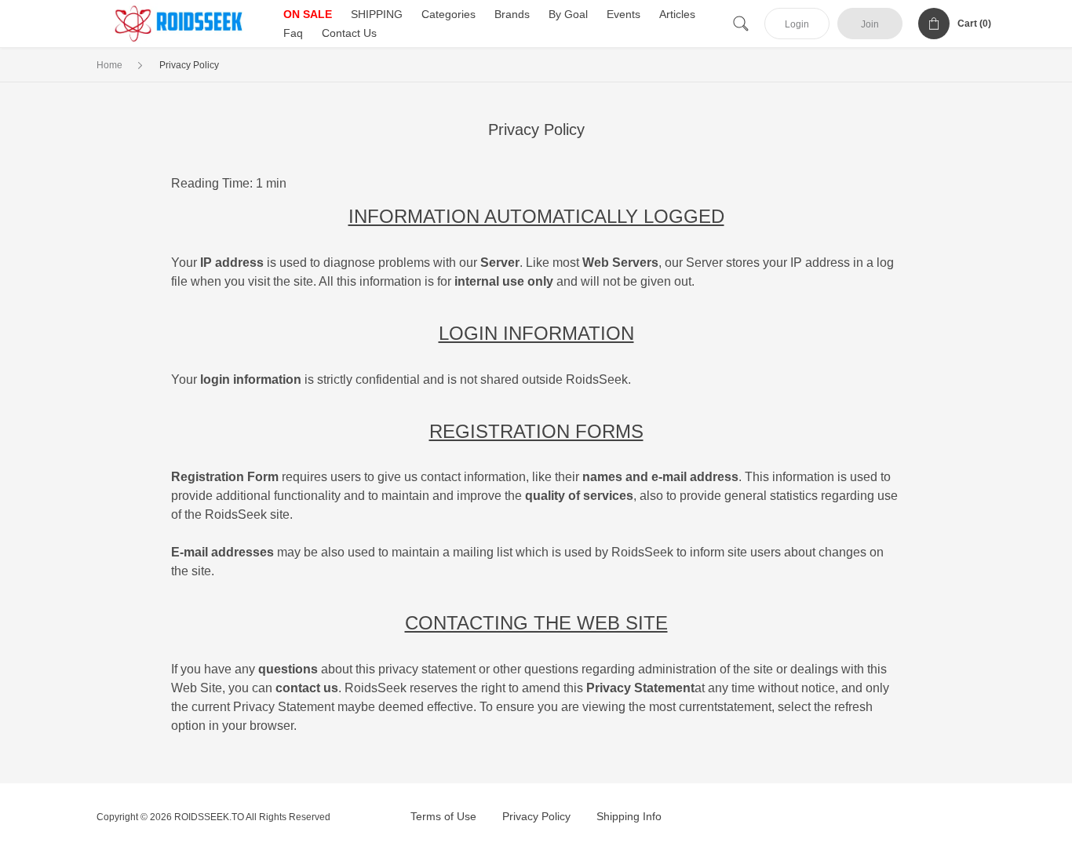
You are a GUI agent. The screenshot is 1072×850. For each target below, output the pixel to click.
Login (797, 24)
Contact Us (349, 33)
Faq (293, 33)
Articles (677, 14)
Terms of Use (443, 816)
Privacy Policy (536, 816)
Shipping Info (629, 816)
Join (870, 24)
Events (623, 14)
